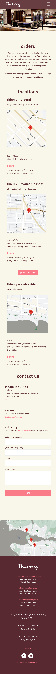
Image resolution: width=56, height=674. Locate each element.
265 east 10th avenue (28, 625)
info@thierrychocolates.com (28, 663)
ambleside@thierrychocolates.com (21, 344)
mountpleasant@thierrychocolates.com (24, 243)
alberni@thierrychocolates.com (20, 159)
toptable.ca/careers (13, 417)
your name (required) (14, 437)
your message (11, 469)
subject (8, 458)
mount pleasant (24, 431)
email (7, 400)
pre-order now (28, 272)
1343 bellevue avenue (28, 636)
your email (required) (14, 448)
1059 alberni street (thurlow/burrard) (28, 614)
